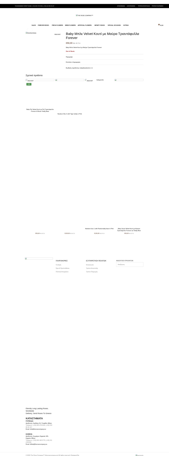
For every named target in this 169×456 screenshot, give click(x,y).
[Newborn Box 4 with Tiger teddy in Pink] (69, 95)
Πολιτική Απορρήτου (62, 271)
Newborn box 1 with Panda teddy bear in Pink (99, 228)
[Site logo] (84, 15)
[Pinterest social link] (11, 6)
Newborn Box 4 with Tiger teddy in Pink (70, 114)
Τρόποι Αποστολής (92, 268)
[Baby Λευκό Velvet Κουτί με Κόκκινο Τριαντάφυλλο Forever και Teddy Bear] (129, 153)
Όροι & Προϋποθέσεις (62, 268)
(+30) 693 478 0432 (37, 6)
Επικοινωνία (90, 265)
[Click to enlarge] (29, 30)
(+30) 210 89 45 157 (48, 6)
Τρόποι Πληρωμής (92, 271)
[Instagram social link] (9, 6)
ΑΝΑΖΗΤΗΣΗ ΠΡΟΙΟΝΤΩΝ (124, 260)
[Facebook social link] (7, 6)
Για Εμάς (58, 265)
